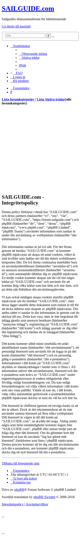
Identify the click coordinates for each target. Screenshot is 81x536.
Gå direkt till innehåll (16, 26)
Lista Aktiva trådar (51, 99)
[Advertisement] (40, 149)
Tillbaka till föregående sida (20, 463)
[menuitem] (33, 54)
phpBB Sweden (44, 497)
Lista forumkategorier (18, 99)
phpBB (19, 489)
